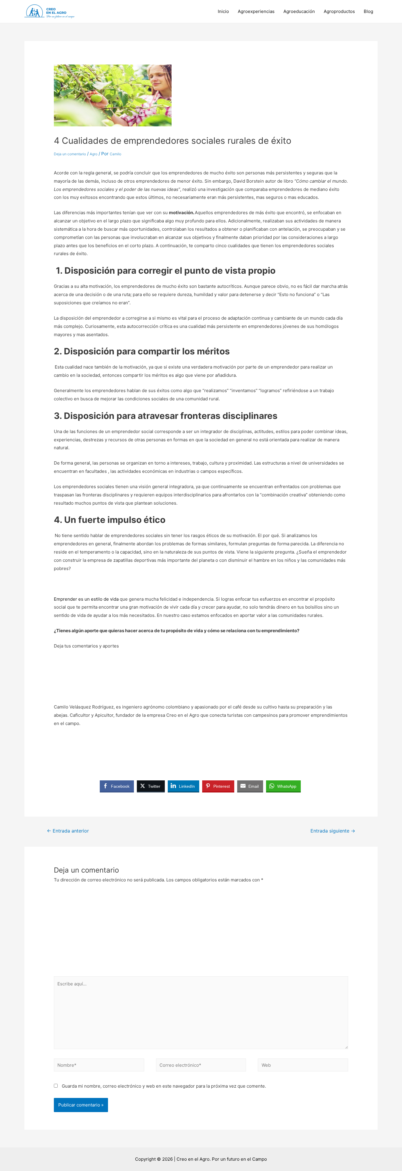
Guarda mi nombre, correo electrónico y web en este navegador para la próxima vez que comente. (164, 1086)
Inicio (223, 11)
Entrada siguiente (332, 831)
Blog (368, 11)
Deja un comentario (70, 154)
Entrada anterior (68, 831)
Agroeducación (299, 11)
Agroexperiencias (256, 11)
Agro (93, 154)
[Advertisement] (201, 932)
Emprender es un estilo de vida (86, 599)
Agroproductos (339, 11)
